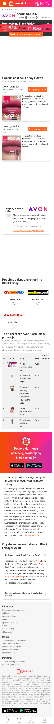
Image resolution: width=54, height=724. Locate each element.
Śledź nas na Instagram (11, 647)
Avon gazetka (16, 576)
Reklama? (6, 613)
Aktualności (7, 632)
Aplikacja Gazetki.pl (10, 623)
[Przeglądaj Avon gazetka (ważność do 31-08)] (11, 108)
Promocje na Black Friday (18, 25)
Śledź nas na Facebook (11, 643)
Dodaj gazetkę (8, 629)
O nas (4, 626)
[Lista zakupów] (42, 3)
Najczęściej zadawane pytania (14, 610)
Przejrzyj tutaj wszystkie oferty (25, 34)
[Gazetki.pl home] (18, 3)
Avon (16, 9)
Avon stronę (33, 535)
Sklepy (9, 9)
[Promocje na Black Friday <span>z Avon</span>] (48, 25)
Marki (4, 619)
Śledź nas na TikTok (10, 653)
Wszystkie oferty (9, 616)
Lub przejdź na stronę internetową (28, 230)
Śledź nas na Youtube (10, 650)
